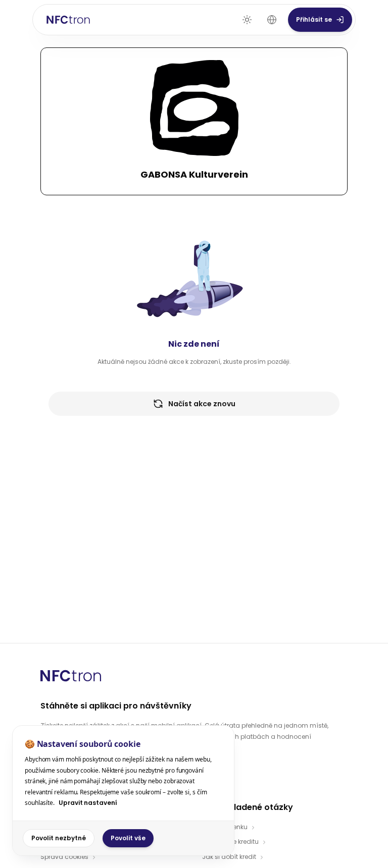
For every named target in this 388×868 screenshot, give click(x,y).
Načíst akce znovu (201, 404)
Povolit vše (128, 838)
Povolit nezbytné (58, 838)
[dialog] (123, 790)
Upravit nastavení (88, 802)
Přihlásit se (314, 19)
